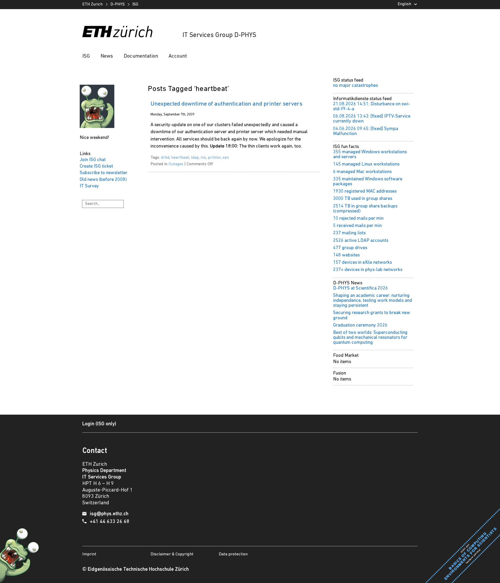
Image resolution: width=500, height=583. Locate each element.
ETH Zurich (92, 4)
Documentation (141, 56)
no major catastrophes (355, 85)
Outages (175, 164)
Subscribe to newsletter (103, 172)
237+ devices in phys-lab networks (367, 269)
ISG (135, 4)
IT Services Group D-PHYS (219, 35)
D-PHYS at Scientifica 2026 (360, 288)
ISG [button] (86, 56)
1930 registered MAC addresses (365, 191)
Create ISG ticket (96, 166)
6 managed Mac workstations (362, 171)
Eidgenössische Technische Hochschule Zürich (138, 569)
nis (203, 158)
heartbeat (180, 158)
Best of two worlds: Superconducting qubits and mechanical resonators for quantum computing (370, 337)
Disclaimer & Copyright (172, 554)
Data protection (233, 554)
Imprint (89, 554)
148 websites (346, 255)
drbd (165, 158)
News (107, 56)
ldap (195, 158)
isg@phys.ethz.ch (109, 514)
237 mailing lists (349, 233)
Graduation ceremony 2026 (360, 325)
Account (177, 56)
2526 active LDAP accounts (360, 240)
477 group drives (350, 248)
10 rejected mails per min (358, 218)
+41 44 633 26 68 (109, 521)
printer (214, 158)
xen (225, 158)
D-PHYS (117, 4)
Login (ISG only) (99, 424)
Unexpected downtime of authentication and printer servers (226, 104)
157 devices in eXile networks (362, 262)
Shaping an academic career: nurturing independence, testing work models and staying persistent (372, 300)
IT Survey (89, 186)
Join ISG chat (93, 159)
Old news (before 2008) (103, 179)
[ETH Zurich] (117, 31)
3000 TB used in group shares (362, 198)
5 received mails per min (357, 225)
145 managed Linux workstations (366, 164)
